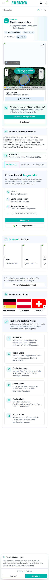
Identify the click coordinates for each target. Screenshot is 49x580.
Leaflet (8, 87)
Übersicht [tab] (13, 164)
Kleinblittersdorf (19, 28)
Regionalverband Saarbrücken (25, 26)
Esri (21, 87)
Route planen (26, 99)
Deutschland (9, 310)
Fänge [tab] (26, 164)
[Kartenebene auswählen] (41, 72)
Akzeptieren (36, 576)
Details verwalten (26, 571)
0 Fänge (29, 32)
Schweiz (39, 310)
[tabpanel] (24, 220)
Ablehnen (13, 576)
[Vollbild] (42, 45)
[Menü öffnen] (3, 3)
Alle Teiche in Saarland (26, 285)
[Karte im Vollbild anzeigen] (41, 76)
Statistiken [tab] (40, 164)
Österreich (24, 310)
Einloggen (26, 122)
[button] (6, 70)
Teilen (43, 10)
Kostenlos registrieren (26, 117)
